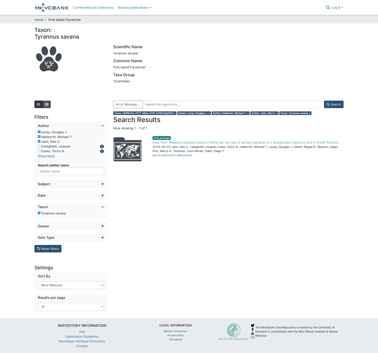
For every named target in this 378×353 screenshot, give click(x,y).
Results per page (51, 298)
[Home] (51, 7)
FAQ (82, 332)
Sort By (44, 276)
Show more (46, 156)
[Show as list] (38, 104)
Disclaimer (175, 339)
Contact (82, 346)
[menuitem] (134, 7)
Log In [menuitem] (336, 7)
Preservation (176, 335)
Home (39, 20)
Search (335, 104)
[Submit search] (327, 7)
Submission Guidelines (82, 336)
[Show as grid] (47, 104)
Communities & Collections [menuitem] (93, 7)
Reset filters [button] (49, 249)
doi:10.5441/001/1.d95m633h (172, 155)
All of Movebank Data (129, 104)
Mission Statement (175, 331)
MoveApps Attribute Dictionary (82, 341)
